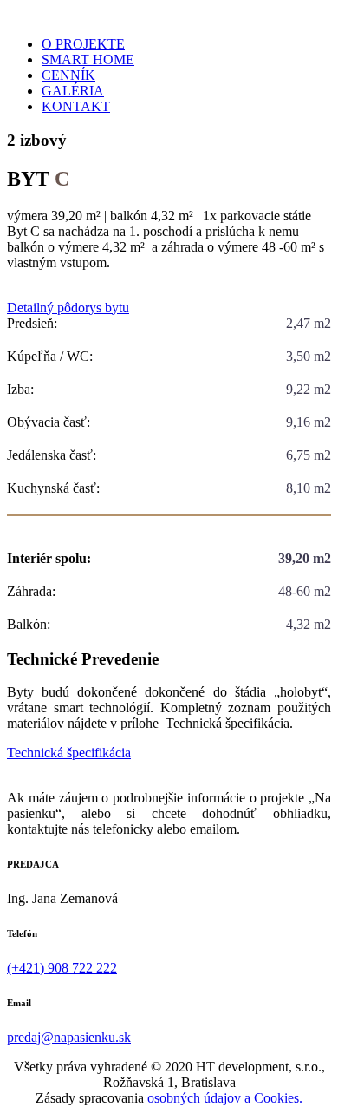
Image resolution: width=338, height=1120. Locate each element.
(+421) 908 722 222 (62, 967)
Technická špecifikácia (69, 752)
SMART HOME (88, 59)
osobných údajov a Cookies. (224, 1098)
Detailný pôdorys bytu (68, 307)
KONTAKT (76, 106)
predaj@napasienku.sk (69, 1037)
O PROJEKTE (83, 43)
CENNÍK (68, 75)
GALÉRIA (73, 90)
